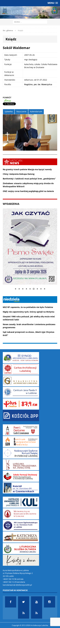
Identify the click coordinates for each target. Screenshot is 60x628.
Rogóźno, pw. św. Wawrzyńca (38, 84)
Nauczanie (21, 111)
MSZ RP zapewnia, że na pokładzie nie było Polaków (28, 307)
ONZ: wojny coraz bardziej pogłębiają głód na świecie (28, 191)
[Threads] (36, 613)
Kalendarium (36, 111)
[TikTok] (23, 613)
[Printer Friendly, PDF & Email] (7, 100)
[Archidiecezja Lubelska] (30, 12)
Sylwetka (9, 111)
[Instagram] (49, 601)
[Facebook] (10, 601)
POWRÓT (7, 97)
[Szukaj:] (30, 21)
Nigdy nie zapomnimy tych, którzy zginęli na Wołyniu (28, 311)
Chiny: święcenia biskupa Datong (18, 174)
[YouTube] (36, 601)
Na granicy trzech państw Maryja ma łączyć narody (27, 169)
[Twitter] (23, 601)
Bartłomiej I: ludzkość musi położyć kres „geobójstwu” (29, 178)
